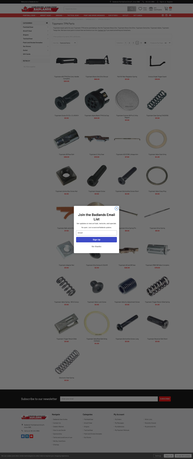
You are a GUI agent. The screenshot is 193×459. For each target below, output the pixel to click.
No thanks (96, 246)
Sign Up (96, 240)
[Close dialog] (116, 208)
